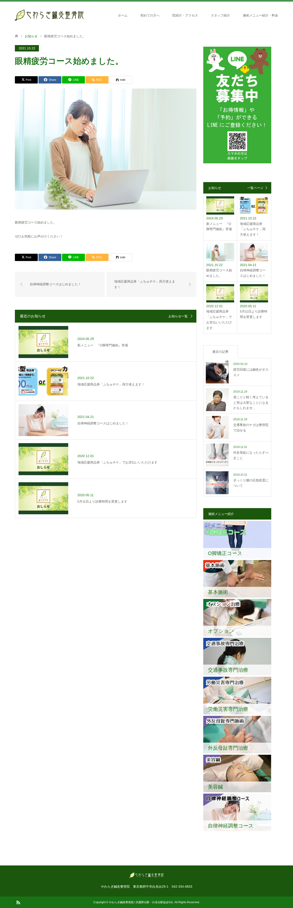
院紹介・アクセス (185, 15)
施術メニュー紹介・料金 (260, 15)
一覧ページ (255, 187)
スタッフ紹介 (220, 15)
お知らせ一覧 (178, 316)
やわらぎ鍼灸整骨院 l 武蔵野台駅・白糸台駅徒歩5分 (141, 902)
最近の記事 (220, 351)
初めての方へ (150, 15)
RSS (18, 902)
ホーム (123, 15)
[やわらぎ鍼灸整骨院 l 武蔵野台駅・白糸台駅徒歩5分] (49, 15)
